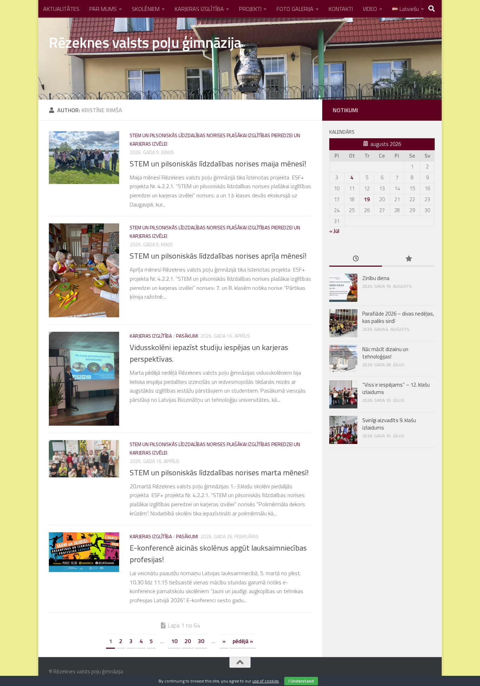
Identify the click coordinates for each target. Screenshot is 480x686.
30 (201, 641)
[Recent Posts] (355, 259)
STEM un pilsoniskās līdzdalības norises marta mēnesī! (219, 472)
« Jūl (334, 231)
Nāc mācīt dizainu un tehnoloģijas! (385, 353)
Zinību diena (375, 278)
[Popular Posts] (408, 259)
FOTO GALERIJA (295, 9)
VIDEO (370, 9)
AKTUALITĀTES (61, 9)
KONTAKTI (341, 9)
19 (367, 199)
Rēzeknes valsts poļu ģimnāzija (145, 42)
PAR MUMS (103, 9)
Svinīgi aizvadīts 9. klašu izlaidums (389, 424)
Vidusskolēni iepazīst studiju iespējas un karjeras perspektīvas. (209, 353)
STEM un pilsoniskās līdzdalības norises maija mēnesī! (218, 164)
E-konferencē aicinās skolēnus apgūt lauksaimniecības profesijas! (218, 553)
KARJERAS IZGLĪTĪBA (199, 9)
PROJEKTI (250, 9)
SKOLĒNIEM (146, 9)
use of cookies (265, 681)
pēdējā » (243, 641)
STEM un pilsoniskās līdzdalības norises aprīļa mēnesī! (218, 256)
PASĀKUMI (187, 335)
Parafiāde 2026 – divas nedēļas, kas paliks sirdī (398, 317)
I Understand (301, 681)
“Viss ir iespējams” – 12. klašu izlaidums (396, 388)
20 (187, 641)
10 (174, 641)
